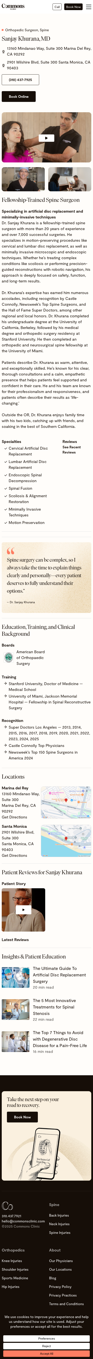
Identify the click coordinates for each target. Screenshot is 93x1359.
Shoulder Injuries (15, 1269)
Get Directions (14, 817)
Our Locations (60, 1269)
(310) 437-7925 (20, 80)
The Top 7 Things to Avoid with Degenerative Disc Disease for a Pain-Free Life (60, 1039)
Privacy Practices (63, 1295)
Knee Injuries (12, 1261)
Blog (52, 1278)
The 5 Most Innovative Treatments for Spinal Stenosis (54, 1007)
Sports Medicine (15, 1278)
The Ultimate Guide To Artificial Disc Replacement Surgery (59, 975)
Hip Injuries (10, 1286)
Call (57, 7)
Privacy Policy (60, 1286)
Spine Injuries (60, 1232)
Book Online (19, 96)
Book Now (73, 7)
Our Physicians (61, 1261)
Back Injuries (59, 1215)
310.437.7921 (11, 1216)
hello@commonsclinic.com (23, 1221)
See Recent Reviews (72, 449)
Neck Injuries (59, 1224)
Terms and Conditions (66, 1304)
